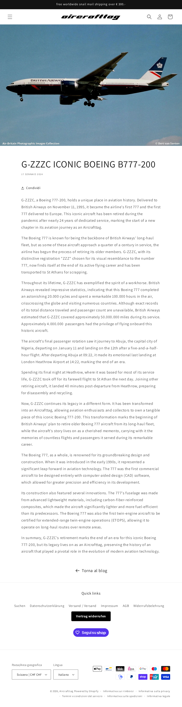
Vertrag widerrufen (91, 616)
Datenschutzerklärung (47, 606)
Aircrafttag (66, 691)
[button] (10, 17)
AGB (126, 606)
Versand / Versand (82, 606)
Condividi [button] (33, 188)
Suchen (20, 606)
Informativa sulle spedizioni (124, 696)
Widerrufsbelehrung (148, 606)
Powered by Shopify (86, 691)
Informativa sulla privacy (154, 691)
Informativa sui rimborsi (118, 691)
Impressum (109, 606)
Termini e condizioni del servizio (82, 696)
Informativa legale (158, 696)
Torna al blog (94, 570)
